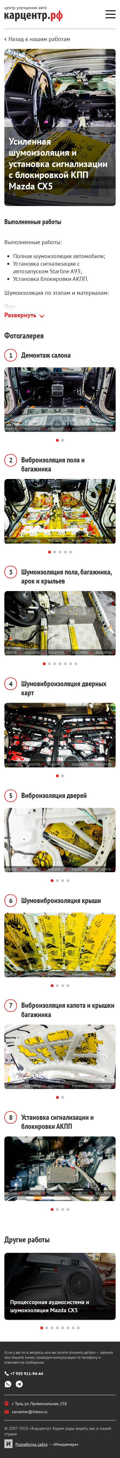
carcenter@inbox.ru (29, 1411)
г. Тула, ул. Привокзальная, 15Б (39, 1403)
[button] (57, 440)
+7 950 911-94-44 (26, 1373)
